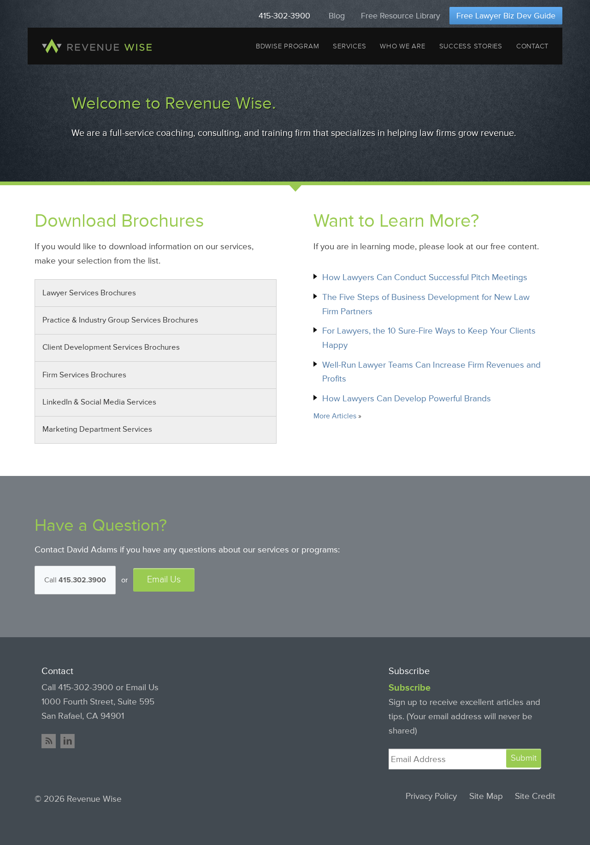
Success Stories (470, 46)
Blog (337, 16)
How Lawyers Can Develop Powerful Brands (406, 398)
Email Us (164, 579)
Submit (524, 757)
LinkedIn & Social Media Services (99, 402)
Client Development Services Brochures (111, 347)
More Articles (334, 416)
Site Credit (535, 796)
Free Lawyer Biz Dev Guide (505, 16)
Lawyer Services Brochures (89, 293)
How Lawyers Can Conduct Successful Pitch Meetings (424, 277)
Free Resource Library (400, 16)
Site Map (486, 796)
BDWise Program (287, 46)
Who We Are (402, 46)
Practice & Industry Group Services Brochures (120, 320)
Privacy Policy (431, 796)
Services (349, 46)
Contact (532, 46)
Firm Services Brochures (84, 375)
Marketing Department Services (97, 429)
